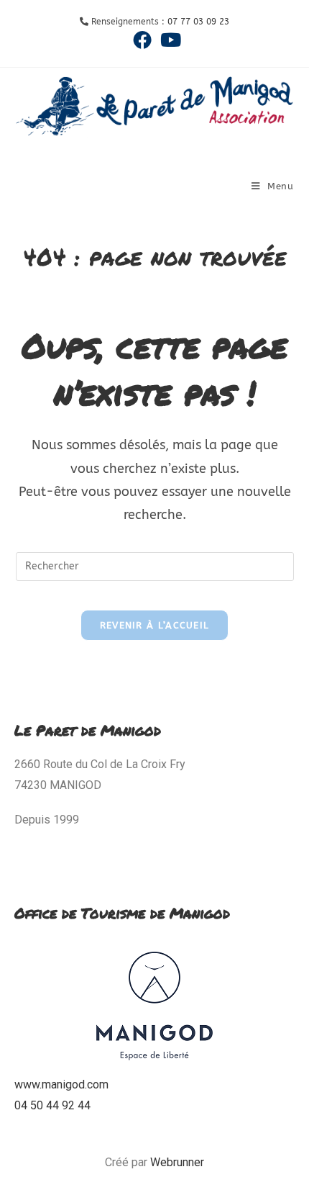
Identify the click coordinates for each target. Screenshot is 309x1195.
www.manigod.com (61, 1084)
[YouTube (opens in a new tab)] (168, 39)
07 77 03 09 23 (198, 22)
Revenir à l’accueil (155, 625)
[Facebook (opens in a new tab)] (142, 39)
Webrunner (177, 1162)
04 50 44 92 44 (52, 1105)
